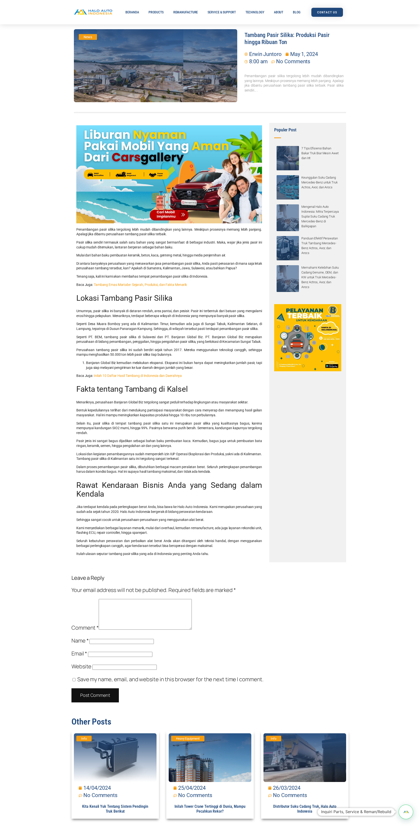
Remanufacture (185, 12)
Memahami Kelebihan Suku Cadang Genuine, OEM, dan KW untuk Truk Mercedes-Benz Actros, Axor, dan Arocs (320, 277)
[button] (406, 812)
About (278, 12)
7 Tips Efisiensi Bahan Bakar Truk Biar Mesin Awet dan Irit (319, 153)
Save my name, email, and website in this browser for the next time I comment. (170, 679)
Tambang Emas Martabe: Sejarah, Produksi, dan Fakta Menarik (140, 285)
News (88, 37)
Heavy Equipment (188, 738)
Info (84, 738)
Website (81, 666)
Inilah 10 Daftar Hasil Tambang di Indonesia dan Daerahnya (138, 376)
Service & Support (222, 12)
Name (79, 640)
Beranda (132, 12)
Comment (85, 627)
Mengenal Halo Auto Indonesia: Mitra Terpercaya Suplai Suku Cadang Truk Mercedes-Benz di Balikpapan (320, 216)
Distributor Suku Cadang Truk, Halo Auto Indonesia (304, 809)
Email (79, 653)
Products (156, 12)
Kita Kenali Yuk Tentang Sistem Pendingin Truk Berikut (115, 809)
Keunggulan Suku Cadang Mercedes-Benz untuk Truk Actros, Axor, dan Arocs (319, 182)
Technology (254, 12)
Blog (296, 12)
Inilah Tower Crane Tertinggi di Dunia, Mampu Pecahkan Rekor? (210, 809)
